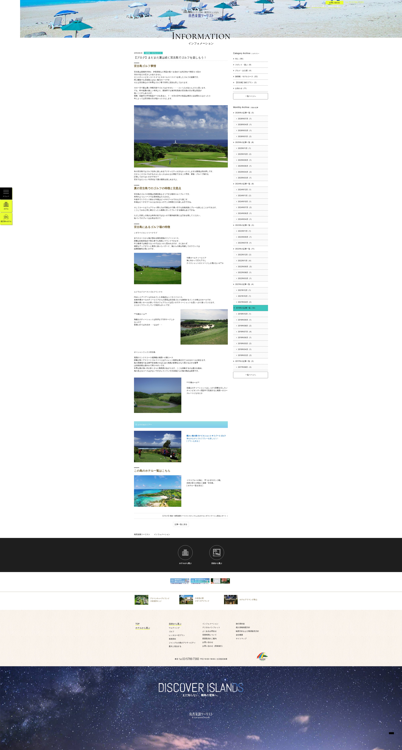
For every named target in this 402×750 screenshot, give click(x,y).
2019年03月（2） (245, 355)
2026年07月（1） (245, 119)
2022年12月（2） (245, 255)
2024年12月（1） (245, 190)
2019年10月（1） (245, 314)
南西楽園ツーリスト (142, 534)
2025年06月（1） (245, 166)
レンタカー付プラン (177, 635)
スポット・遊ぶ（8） (243, 65)
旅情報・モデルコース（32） (247, 76)
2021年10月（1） (245, 296)
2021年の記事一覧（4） (245, 284)
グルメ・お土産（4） (243, 70)
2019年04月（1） (245, 349)
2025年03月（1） (245, 178)
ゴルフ (360, 6)
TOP (308, 6)
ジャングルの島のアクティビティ (182, 643)
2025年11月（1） (245, 148)
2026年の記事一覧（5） (245, 113)
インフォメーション (210, 624)
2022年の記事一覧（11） (245, 249)
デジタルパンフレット (211, 627)
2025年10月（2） (245, 154)
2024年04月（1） (245, 219)
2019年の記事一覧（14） (246, 308)
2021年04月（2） (245, 302)
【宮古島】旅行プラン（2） (246, 82)
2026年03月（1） (245, 130)
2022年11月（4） (245, 261)
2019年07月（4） (245, 332)
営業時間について (209, 635)
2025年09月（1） (245, 160)
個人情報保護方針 (243, 627)
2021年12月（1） (245, 290)
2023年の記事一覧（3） (245, 225)
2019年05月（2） (245, 343)
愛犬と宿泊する (175, 646)
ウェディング (350, 6)
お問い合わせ (207, 642)
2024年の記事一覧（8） (245, 184)
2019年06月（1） (245, 337)
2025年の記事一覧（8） (245, 142)
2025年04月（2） (245, 172)
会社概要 (239, 635)
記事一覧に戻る (181, 524)
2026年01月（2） (245, 136)
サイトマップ (241, 639)
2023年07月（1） (245, 243)
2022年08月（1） (245, 272)
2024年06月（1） (245, 213)
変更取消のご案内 (209, 639)
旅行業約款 (240, 624)
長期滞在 (172, 639)
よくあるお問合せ (209, 631)
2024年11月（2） (245, 195)
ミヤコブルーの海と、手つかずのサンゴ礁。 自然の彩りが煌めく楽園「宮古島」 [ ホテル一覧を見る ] (204, 483)
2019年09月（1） (245, 320)
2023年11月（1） (245, 231)
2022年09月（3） (245, 267)
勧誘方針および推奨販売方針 (247, 631)
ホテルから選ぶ (319, 6)
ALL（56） (239, 59)
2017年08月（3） (245, 367)
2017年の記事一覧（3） (245, 361)
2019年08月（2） (245, 326)
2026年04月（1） (245, 124)
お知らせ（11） (241, 88)
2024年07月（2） (245, 207)
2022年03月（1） (245, 278)
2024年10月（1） (245, 201)
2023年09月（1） (245, 237)
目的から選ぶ (334, 6)
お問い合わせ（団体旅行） (213, 646)
